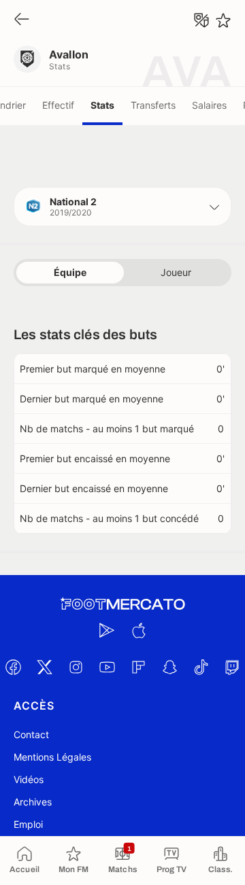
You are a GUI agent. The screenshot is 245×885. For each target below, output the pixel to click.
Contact (31, 734)
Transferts (153, 105)
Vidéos (29, 779)
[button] (122, 207)
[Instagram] (75, 667)
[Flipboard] (138, 667)
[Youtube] (107, 667)
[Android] (107, 630)
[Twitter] (44, 667)
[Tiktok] (201, 667)
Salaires (209, 105)
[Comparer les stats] (201, 20)
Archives (33, 802)
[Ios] (138, 630)
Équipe (70, 272)
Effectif (58, 105)
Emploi (28, 824)
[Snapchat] (169, 667)
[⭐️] (223, 20)
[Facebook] (13, 667)
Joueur (176, 272)
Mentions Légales (52, 757)
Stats (102, 105)
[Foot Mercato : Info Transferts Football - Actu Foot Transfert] (122, 604)
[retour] (22, 20)
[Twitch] (232, 667)
